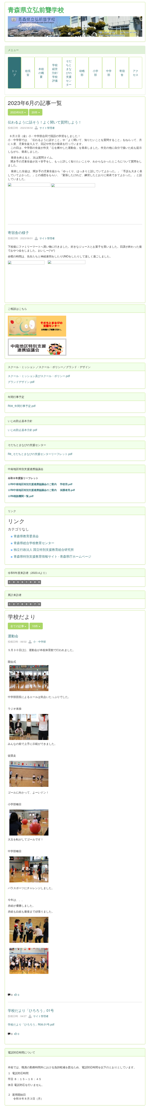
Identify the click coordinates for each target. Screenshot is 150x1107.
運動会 (13, 635)
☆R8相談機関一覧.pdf (20, 496)
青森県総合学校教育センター (34, 543)
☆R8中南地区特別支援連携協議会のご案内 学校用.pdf (40, 484)
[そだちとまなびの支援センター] (37, 326)
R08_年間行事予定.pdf (22, 406)
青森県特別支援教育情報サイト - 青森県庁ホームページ (52, 556)
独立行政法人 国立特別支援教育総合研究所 (44, 549)
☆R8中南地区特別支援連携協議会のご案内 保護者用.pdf (41, 490)
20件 (35, 112)
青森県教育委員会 (26, 536)
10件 (35, 626)
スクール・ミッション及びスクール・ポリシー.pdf (39, 376)
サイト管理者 (47, 128)
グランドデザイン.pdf (21, 382)
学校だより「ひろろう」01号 (31, 1010)
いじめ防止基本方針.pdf (22, 430)
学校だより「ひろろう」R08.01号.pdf (31, 1024)
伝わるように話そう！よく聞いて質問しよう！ (45, 121)
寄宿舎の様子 (18, 232)
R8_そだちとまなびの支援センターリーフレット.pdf (40, 454)
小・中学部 (39, 641)
